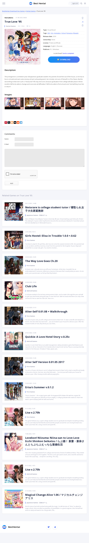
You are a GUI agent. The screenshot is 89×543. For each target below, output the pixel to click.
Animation (57, 33)
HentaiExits (9, 18)
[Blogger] (12, 122)
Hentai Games (30, 11)
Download (65, 59)
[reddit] (18, 122)
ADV (48, 33)
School (63, 33)
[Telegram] (21, 122)
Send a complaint (68, 53)
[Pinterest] (6, 122)
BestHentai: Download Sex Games (13, 11)
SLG (52, 33)
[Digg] (15, 122)
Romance (69, 33)
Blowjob (75, 33)
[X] (9, 122)
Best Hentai (39, 3)
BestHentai (14, 527)
